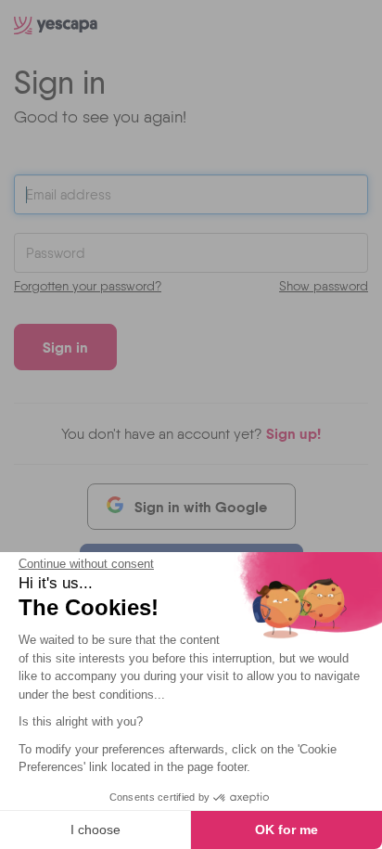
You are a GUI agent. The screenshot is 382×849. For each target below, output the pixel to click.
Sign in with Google (200, 506)
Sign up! (293, 433)
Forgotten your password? (87, 285)
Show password (323, 285)
